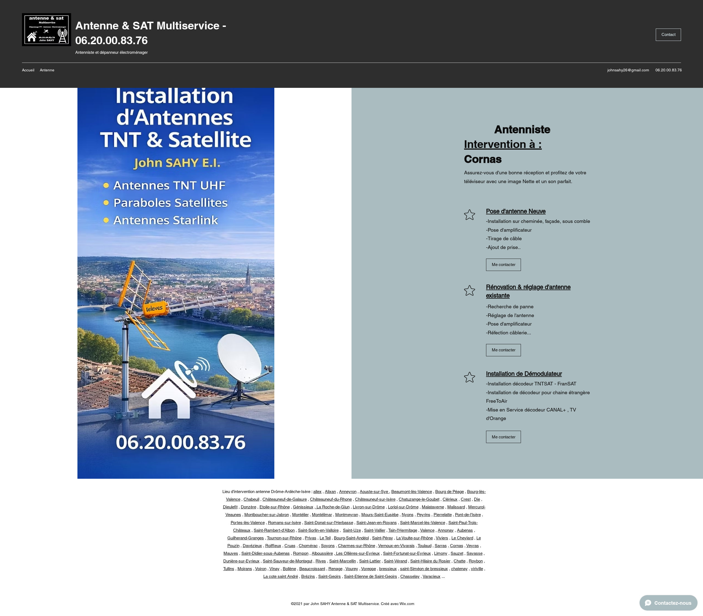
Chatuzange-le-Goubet (419, 499)
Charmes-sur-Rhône (356, 545)
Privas (310, 538)
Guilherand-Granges (245, 538)
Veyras (472, 545)
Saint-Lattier (370, 561)
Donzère (248, 507)
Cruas (289, 545)
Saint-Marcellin (342, 561)
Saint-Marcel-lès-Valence (422, 522)
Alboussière (322, 553)
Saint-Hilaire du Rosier (430, 561)
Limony (440, 553)
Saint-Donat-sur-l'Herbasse (328, 522)
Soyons (328, 545)
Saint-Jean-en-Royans (376, 522)
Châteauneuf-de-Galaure (285, 499)
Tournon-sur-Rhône (284, 538)
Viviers (442, 538)
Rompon (300, 553)
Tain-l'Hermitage (402, 530)
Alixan (330, 491)
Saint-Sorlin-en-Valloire (318, 530)
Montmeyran (346, 514)
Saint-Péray (382, 538)
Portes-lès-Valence (248, 522)
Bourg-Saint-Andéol (351, 538)
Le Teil (325, 538)
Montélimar (322, 514)
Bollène (289, 568)
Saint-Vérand (395, 561)
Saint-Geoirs (329, 576)
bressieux (388, 568)
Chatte (459, 561)
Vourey (351, 568)
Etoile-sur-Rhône (275, 507)
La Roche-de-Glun (333, 507)
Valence (427, 530)
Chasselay (410, 576)
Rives (321, 561)
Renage (335, 568)
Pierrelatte (443, 514)
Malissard (456, 507)
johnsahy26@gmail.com (628, 70)
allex (317, 491)
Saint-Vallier (374, 530)
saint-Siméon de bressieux (424, 568)
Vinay (274, 568)
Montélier (300, 514)
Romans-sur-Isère (284, 522)
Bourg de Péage (449, 491)
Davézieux (252, 545)
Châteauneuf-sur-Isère (375, 499)
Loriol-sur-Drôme (403, 507)
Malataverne (433, 507)
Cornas (456, 545)
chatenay (459, 568)
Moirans (245, 568)
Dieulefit (230, 507)
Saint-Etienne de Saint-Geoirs (370, 576)
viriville (477, 568)
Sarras (441, 545)
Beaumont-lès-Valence (411, 491)
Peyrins (423, 514)
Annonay (446, 530)
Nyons (408, 514)
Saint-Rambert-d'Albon (274, 530)
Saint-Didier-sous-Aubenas (265, 553)
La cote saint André (280, 576)
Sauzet (457, 553)
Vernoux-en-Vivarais (396, 545)
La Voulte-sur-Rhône (414, 538)
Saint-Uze (352, 530)
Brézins (308, 576)
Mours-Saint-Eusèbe (379, 514)
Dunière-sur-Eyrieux (241, 561)
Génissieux (303, 507)
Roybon (476, 561)
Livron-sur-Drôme (369, 507)
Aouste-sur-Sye (374, 491)
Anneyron (347, 491)
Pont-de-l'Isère (468, 514)
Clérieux (450, 499)
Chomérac (308, 545)
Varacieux (431, 576)
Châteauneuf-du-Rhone (331, 499)
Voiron (260, 568)
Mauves (231, 553)
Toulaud (424, 545)
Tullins (228, 568)
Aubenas (465, 530)
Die (477, 499)
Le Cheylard (462, 538)
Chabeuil (251, 499)
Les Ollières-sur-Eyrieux (357, 553)
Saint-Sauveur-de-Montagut (287, 561)
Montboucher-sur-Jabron (266, 514)
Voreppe (368, 568)
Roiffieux (273, 545)
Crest (466, 499)
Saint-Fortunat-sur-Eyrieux (407, 553)
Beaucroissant (312, 568)
